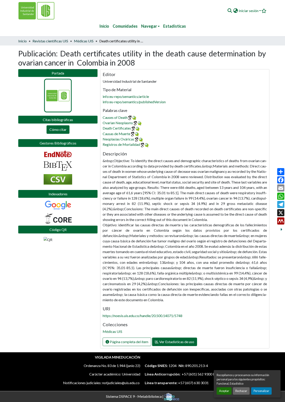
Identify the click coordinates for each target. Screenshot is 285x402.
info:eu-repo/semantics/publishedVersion (134, 102)
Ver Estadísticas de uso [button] (176, 342)
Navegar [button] (149, 26)
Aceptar (224, 391)
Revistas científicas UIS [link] (50, 41)
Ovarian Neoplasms (118, 123)
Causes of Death (115, 117)
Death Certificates (117, 128)
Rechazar (241, 391)
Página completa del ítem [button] (128, 342)
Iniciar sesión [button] (249, 10)
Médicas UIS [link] (84, 41)
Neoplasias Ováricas (118, 139)
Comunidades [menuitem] (125, 26)
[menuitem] (150, 26)
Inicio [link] (22, 41)
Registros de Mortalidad (121, 144)
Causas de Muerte (116, 134)
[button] (229, 10)
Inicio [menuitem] (104, 26)
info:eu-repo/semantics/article (126, 96)
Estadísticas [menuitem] (174, 26)
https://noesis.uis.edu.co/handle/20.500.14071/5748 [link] (142, 315)
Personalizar (261, 391)
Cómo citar (58, 129)
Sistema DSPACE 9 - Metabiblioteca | (135, 396)
